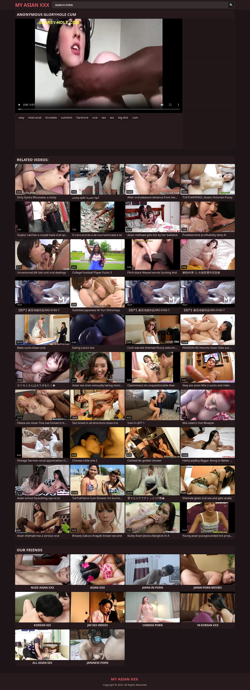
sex (104, 117)
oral (94, 117)
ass (112, 117)
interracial (34, 117)
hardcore (82, 117)
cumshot (66, 117)
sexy (21, 117)
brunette (51, 117)
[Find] (231, 5)
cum (135, 117)
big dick (123, 117)
